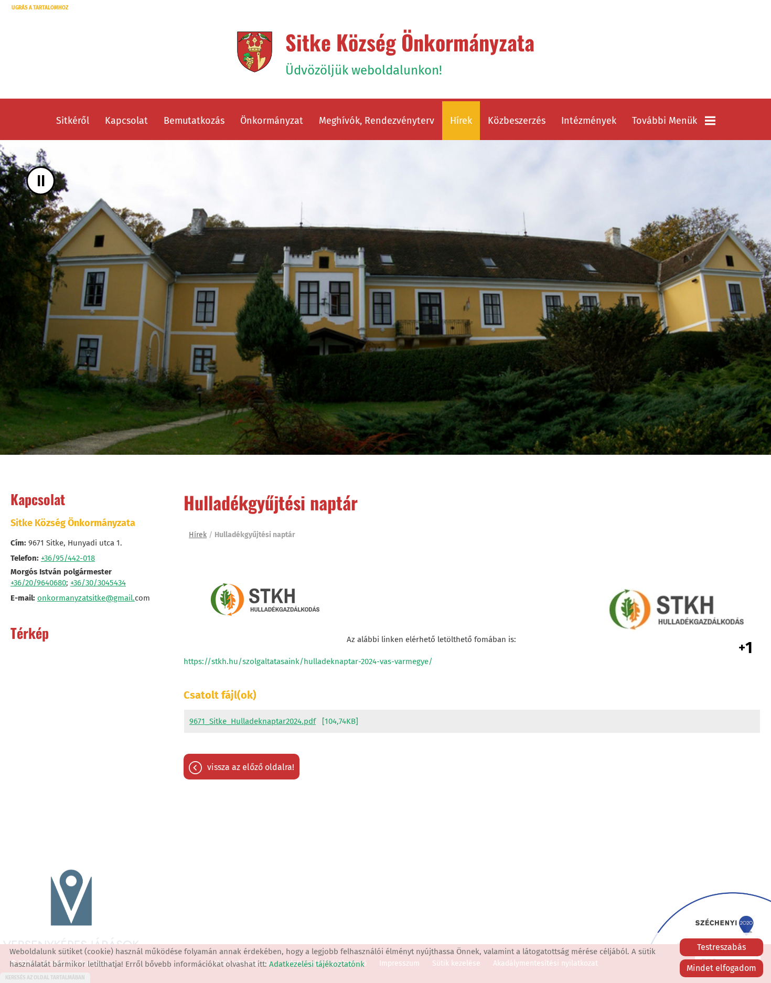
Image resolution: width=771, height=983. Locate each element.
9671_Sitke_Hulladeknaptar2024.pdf (252, 721)
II (41, 180)
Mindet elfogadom (721, 968)
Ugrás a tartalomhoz (40, 8)
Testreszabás (721, 947)
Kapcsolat (126, 120)
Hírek (461, 120)
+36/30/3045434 (98, 582)
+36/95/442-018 (68, 558)
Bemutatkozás (194, 120)
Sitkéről (72, 120)
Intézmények (588, 120)
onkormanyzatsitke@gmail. (86, 598)
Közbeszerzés (516, 120)
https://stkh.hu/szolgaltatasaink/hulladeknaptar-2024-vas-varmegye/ (308, 661)
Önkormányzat (271, 120)
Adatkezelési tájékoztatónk (317, 964)
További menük (664, 120)
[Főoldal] (255, 52)
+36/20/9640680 (38, 582)
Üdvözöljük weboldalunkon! (409, 52)
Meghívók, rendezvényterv (376, 120)
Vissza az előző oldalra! (250, 767)
